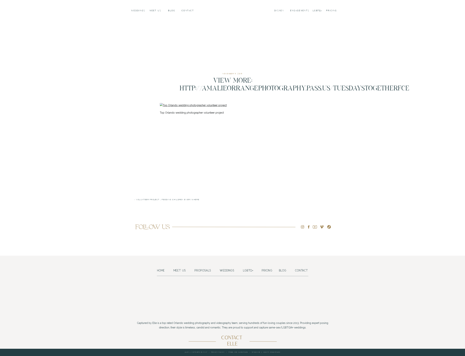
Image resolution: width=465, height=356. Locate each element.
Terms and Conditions (238, 352)
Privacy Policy (218, 352)
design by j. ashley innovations (266, 352)
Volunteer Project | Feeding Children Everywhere (167, 200)
